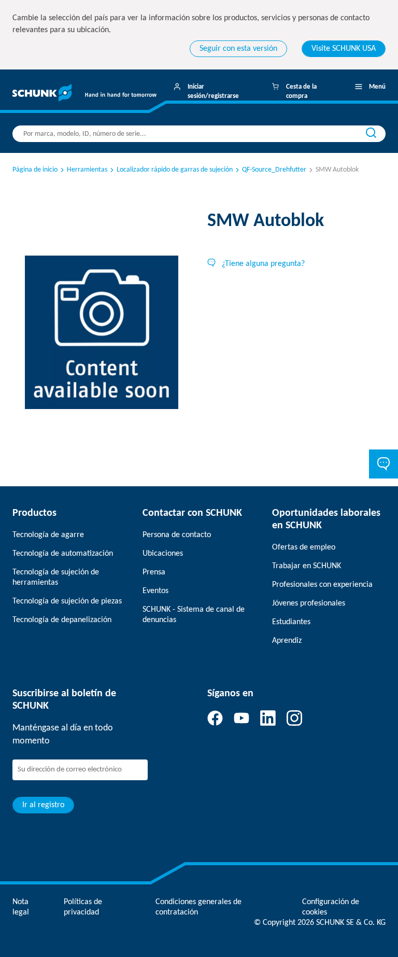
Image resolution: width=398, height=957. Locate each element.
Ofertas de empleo (303, 547)
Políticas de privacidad (83, 907)
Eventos (155, 591)
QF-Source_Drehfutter (274, 170)
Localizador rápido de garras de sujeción (175, 170)
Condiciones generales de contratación (198, 907)
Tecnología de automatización (62, 554)
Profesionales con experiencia (322, 585)
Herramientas (87, 170)
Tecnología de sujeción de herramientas (55, 577)
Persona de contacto (177, 535)
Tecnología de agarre (48, 535)
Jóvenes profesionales (308, 603)
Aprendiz (287, 641)
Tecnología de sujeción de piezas (67, 601)
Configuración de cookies (330, 907)
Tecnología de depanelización (61, 620)
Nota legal (20, 907)
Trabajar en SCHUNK (306, 566)
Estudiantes (291, 622)
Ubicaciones (163, 554)
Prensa (154, 572)
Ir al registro (43, 805)
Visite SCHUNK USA (343, 49)
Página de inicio (35, 170)
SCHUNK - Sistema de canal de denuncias (194, 615)
